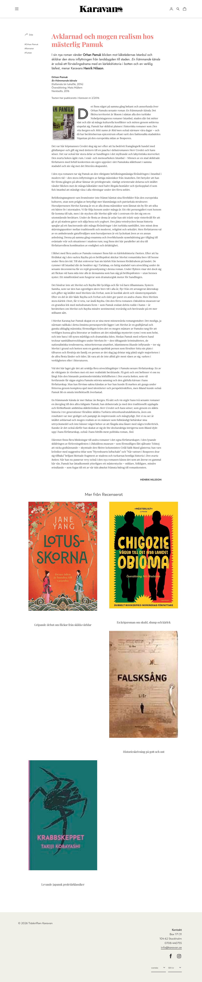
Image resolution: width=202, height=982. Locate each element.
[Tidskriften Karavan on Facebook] (170, 956)
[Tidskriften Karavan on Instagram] (179, 956)
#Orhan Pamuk (31, 44)
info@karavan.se (171, 947)
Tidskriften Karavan (40, 923)
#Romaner (29, 48)
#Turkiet (28, 53)
